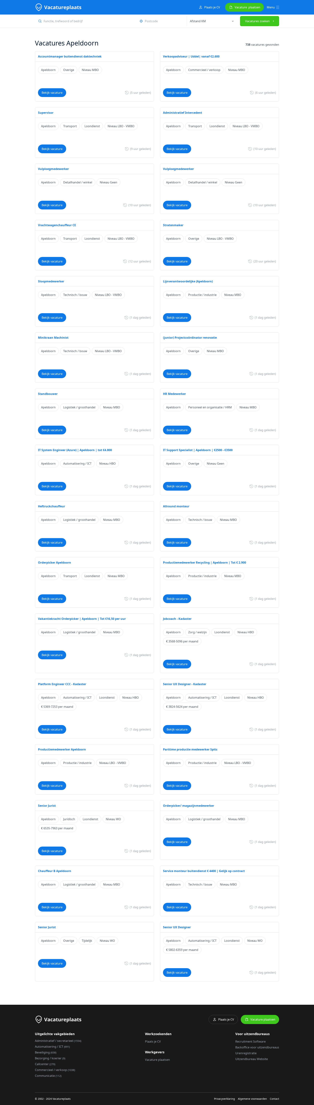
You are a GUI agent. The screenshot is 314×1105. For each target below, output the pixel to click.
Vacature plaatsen (262, 1019)
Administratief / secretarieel (58, 1041)
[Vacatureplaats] (58, 7)
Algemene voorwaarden (252, 1098)
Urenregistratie (246, 1053)
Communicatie (48, 1076)
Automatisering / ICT (52, 1047)
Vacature (247, 7)
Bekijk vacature (52, 93)
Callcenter (45, 1064)
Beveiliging (45, 1052)
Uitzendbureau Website (251, 1059)
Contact (274, 1098)
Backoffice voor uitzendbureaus (257, 1047)
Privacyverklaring (224, 1098)
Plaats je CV (212, 7)
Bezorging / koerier (50, 1058)
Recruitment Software (250, 1041)
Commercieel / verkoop (55, 1070)
